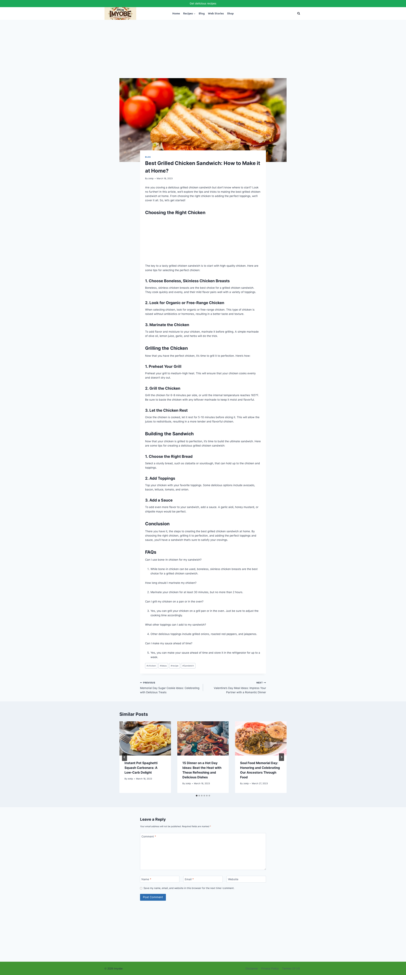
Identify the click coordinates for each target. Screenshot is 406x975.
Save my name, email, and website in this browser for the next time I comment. (189, 888)
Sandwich (188, 665)
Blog (202, 13)
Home (176, 13)
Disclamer (252, 968)
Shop (230, 13)
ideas (163, 665)
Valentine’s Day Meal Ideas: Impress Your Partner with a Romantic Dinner (240, 687)
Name (146, 879)
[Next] (281, 757)
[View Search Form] (298, 13)
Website (233, 879)
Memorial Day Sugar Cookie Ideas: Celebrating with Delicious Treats (169, 687)
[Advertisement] (203, 54)
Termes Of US (291, 968)
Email (189, 879)
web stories (216, 13)
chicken (151, 665)
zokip (151, 178)
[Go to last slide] (124, 757)
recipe (174, 665)
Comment (148, 836)
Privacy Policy (270, 968)
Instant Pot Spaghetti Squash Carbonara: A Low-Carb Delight (140, 767)
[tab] (196, 795)
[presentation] (145, 738)
